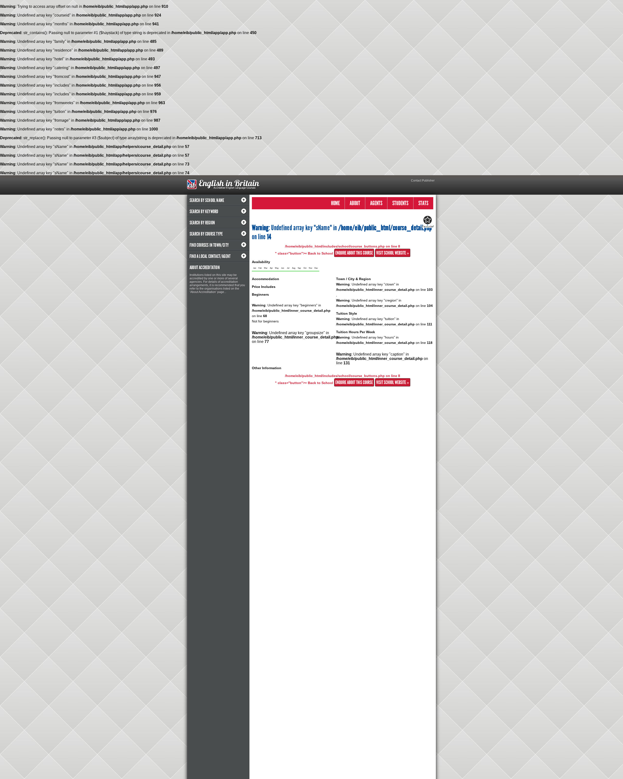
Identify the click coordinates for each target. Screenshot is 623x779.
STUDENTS (400, 203)
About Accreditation (205, 267)
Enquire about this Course (354, 253)
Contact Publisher (423, 180)
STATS (423, 203)
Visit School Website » (392, 253)
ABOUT (355, 203)
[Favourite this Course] (427, 222)
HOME (335, 203)
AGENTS (376, 203)
